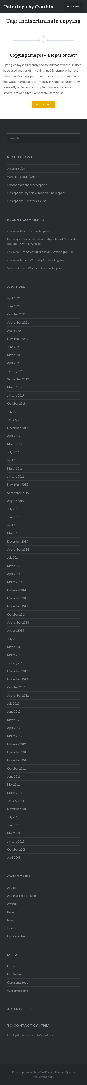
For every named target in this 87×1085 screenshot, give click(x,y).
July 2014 (13, 557)
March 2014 (14, 582)
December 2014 (17, 541)
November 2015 (17, 484)
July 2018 (13, 411)
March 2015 (14, 533)
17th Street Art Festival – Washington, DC (46, 252)
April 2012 (13, 728)
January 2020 (15, 371)
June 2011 (13, 776)
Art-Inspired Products (22, 895)
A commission (16, 168)
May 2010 (13, 833)
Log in (11, 966)
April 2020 (13, 363)
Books (11, 912)
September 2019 (18, 379)
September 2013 (18, 622)
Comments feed (17, 982)
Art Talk (12, 887)
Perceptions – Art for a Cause (26, 201)
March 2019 (14, 387)
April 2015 (13, 525)
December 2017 (17, 428)
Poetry (12, 928)
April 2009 (13, 857)
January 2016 (15, 476)
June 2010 (13, 825)
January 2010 (15, 841)
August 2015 (15, 501)
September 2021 (18, 322)
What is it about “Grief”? (23, 176)
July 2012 (13, 703)
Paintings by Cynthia (28, 7)
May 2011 (13, 784)
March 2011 (14, 793)
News (11, 920)
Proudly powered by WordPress (32, 1072)
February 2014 (16, 590)
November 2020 (17, 338)
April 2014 (13, 574)
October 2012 (16, 687)
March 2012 (14, 736)
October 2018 (16, 403)
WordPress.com (43, 1076)
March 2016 (14, 468)
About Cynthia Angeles (34, 231)
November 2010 (17, 809)
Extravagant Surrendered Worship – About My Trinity (42, 239)
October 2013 (16, 614)
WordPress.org (17, 990)
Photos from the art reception (27, 185)
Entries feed (15, 974)
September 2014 (18, 549)
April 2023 (13, 298)
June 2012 (13, 711)
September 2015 (18, 493)
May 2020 (13, 355)
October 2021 (16, 314)
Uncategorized (17, 936)
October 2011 (16, 768)
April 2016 (13, 460)
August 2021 (15, 330)
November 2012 (17, 679)
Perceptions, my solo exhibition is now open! (36, 193)
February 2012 (16, 744)
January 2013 (15, 663)
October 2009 (16, 849)
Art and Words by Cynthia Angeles (41, 260)
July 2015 (13, 509)
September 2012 (18, 695)
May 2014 (13, 566)
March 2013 (14, 655)
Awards (12, 903)
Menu (75, 6)
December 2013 (17, 598)
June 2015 (13, 517)
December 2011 (17, 752)
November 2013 (17, 606)
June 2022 (13, 306)
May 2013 (13, 647)
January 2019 (15, 395)
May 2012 (13, 720)
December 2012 (17, 671)
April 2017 (13, 436)
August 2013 (15, 630)
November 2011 (17, 760)
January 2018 (15, 420)
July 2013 (13, 639)
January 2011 (15, 801)
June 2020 (13, 347)
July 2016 (13, 452)
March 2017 (14, 444)
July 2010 (13, 817)
